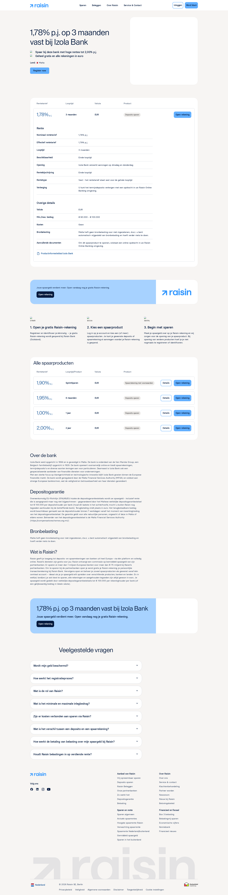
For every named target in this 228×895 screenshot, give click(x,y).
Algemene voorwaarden (99, 889)
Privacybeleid (65, 889)
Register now (39, 70)
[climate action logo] (191, 884)
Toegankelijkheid (135, 889)
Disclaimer (118, 889)
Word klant (191, 5)
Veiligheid (79, 889)
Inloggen (178, 5)
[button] (83, 5)
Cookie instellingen (155, 889)
